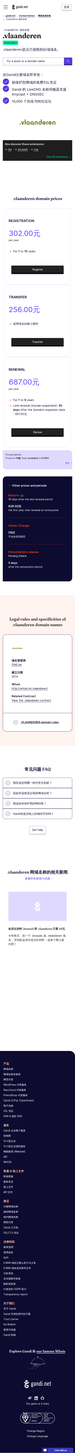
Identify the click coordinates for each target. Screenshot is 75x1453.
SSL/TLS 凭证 (11, 1232)
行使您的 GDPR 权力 (14, 1288)
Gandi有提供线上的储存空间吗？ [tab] (33, 813)
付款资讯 (8, 1273)
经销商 (7, 1135)
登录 (66, 7)
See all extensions (57, 156)
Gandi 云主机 (10, 1227)
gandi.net (11, 15)
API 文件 (8, 1192)
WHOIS (7, 1161)
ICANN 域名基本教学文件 (17, 1267)
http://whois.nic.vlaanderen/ (30, 688)
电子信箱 (8, 1105)
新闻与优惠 (9, 1329)
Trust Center (10, 1319)
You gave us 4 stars (37, 1403)
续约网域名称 (10, 1216)
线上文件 (8, 1186)
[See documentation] (21, 495)
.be (10, 149)
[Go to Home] (20, 7)
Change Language (37, 1436)
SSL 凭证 (8, 1110)
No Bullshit (9, 1324)
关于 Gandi (9, 1308)
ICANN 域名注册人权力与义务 (19, 1262)
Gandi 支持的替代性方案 (17, 1313)
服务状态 (8, 1181)
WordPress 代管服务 (15, 1084)
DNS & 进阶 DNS (12, 1116)
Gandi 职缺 (9, 1334)
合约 (5, 1257)
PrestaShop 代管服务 (15, 1095)
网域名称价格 (44, 15)
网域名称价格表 (12, 1074)
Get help (37, 830)
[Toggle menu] (5, 7)
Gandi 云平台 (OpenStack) (18, 1100)
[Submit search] (68, 61)
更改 (67, 463)
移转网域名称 (10, 1211)
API (5, 1156)
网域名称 (8, 1068)
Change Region (36, 1431)
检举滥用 (8, 1247)
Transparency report (15, 1294)
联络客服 (8, 1176)
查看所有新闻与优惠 (37, 878)
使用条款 (8, 1252)
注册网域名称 (10, 1206)
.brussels (22, 149)
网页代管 (8, 1079)
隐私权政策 (9, 1283)
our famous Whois (50, 1351)
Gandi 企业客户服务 (14, 1130)
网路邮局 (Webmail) (14, 1151)
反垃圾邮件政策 (12, 1278)
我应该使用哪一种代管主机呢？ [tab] (32, 782)
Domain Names (27, 15)
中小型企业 (9, 1140)
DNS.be (17, 664)
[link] (30, 1399)
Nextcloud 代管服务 (14, 1089)
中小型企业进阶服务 (14, 1146)
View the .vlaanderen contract (31, 700)
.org (35, 149)
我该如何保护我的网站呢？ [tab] (29, 803)
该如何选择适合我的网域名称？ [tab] (32, 793)
